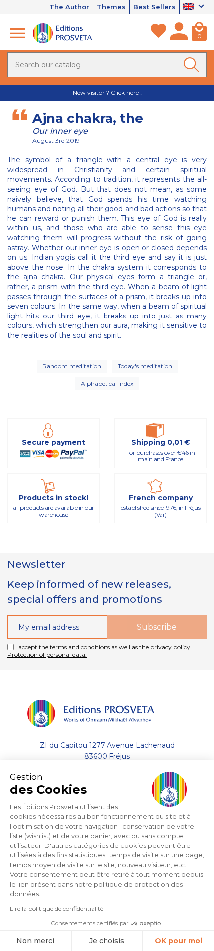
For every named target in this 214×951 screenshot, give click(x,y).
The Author (69, 7)
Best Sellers (154, 7)
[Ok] (193, 64)
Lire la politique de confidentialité (56, 908)
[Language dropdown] (195, 7)
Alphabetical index (107, 383)
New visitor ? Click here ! (107, 92)
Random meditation (71, 366)
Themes (111, 7)
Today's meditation (145, 366)
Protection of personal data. (47, 654)
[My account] (179, 33)
